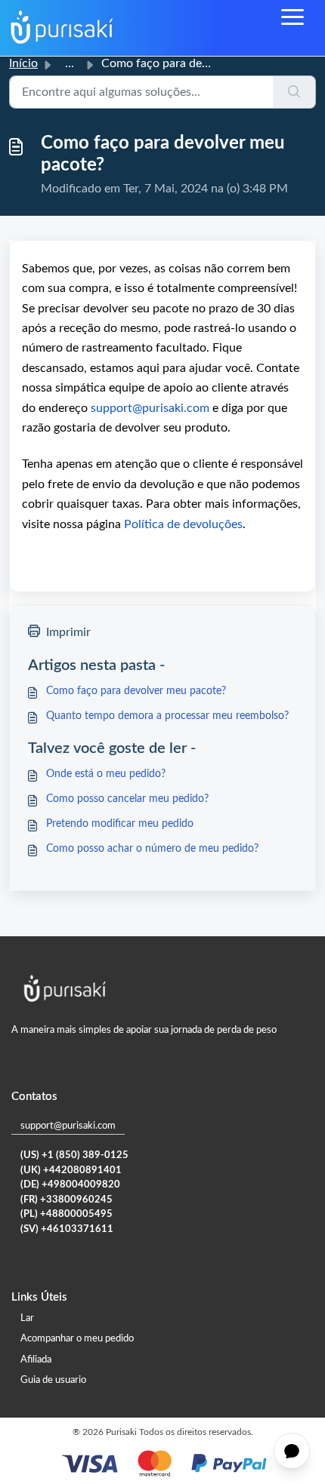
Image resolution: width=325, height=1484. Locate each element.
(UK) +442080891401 (71, 1170)
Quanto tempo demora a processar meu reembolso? (167, 716)
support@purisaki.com (68, 1126)
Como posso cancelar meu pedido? (127, 799)
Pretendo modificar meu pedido (119, 824)
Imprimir (68, 632)
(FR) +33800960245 (66, 1200)
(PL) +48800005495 (66, 1214)
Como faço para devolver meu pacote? (136, 691)
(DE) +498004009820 (70, 1185)
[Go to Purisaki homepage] (62, 28)
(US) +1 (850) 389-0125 (74, 1155)
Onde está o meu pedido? (106, 774)
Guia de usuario (53, 1380)
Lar (27, 1318)
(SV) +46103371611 (66, 1229)
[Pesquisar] (294, 92)
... (69, 63)
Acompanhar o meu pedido (77, 1339)
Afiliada (35, 1360)
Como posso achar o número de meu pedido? (152, 848)
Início (23, 63)
